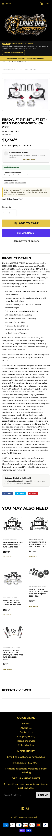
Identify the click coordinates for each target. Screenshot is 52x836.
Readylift (6, 135)
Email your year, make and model (15, 182)
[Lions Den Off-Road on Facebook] (22, 808)
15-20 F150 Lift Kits (19, 62)
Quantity (6, 207)
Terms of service (26, 740)
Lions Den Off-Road (27, 817)
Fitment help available (35, 58)
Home (4, 62)
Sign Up (43, 795)
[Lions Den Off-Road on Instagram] (27, 808)
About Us (26, 728)
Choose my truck (29, 159)
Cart (47, 3)
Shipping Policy (26, 736)
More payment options (26, 241)
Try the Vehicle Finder (13, 52)
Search (26, 723)
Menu (9, 3)
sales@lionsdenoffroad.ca (19, 481)
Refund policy (26, 745)
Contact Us (25, 732)
